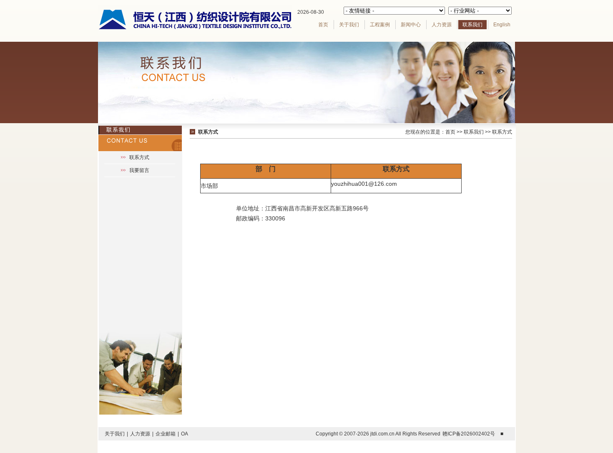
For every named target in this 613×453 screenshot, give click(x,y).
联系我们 (472, 25)
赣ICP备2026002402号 (468, 434)
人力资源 (442, 25)
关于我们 (349, 25)
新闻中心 (411, 25)
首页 (323, 25)
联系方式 (139, 157)
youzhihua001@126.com (364, 183)
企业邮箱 (166, 434)
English (501, 25)
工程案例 (380, 25)
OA (184, 434)
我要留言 (139, 170)
